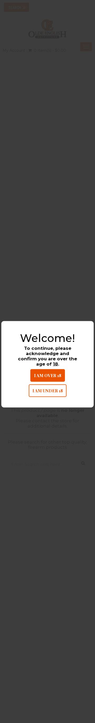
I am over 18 (47, 375)
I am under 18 (47, 390)
